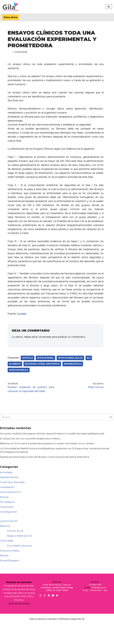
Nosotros (5, 526)
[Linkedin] (49, 595)
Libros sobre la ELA (10, 492)
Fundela (21, 313)
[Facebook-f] (45, 595)
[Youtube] (53, 595)
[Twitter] (57, 595)
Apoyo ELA (27, 358)
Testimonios (6, 507)
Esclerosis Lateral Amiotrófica (42, 364)
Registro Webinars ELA (19, 536)
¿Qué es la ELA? (9, 521)
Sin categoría (7, 502)
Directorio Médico (10, 550)
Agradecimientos (9, 477)
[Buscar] (111, 417)
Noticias (4, 497)
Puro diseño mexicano (19, 545)
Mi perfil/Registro (9, 560)
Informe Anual (15, 531)
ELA (89, 358)
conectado (45, 336)
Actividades (6, 472)
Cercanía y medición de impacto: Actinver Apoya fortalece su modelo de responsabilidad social (52, 433)
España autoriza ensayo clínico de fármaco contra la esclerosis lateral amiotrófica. (45, 457)
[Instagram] (40, 595)
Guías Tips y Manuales (12, 482)
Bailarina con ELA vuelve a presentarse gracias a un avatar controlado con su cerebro (47, 443)
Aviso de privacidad (18, 603)
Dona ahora (10, 17)
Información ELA (73, 364)
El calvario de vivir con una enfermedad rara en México (30, 438)
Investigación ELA (18, 370)
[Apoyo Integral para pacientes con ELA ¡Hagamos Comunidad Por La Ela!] (10, 6)
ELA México (15, 364)
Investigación (7, 487)
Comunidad (6, 540)
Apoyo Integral (45, 358)
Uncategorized (8, 512)
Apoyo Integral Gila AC (70, 358)
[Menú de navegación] (108, 6)
